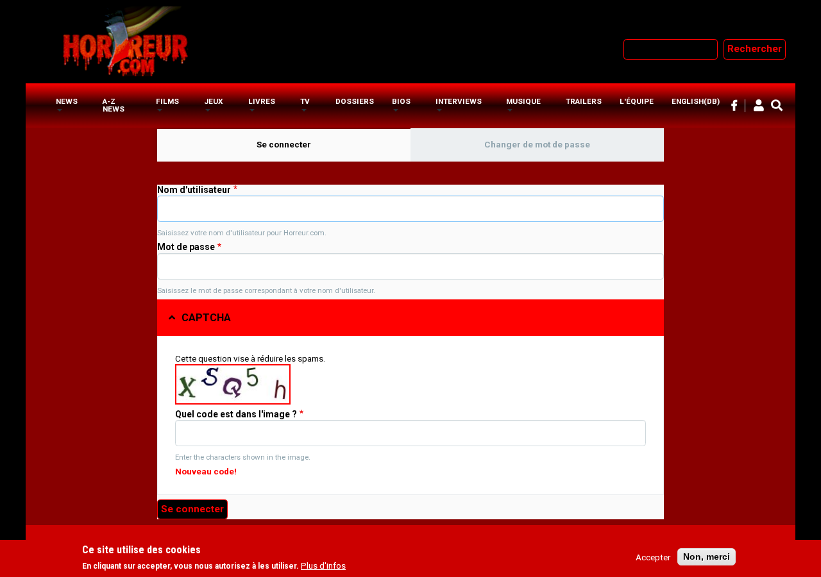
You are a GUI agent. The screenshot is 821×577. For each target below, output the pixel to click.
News (67, 101)
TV (305, 101)
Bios (401, 101)
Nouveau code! (206, 471)
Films (167, 101)
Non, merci (706, 557)
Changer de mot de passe (537, 144)
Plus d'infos (323, 566)
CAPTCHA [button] (206, 318)
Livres (261, 101)
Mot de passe (186, 247)
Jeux (213, 101)
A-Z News (113, 105)
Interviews (459, 101)
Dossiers (354, 101)
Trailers (584, 101)
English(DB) (696, 101)
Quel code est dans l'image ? (236, 414)
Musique (523, 101)
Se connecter (310, 144)
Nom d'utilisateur (194, 190)
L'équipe (637, 101)
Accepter (653, 557)
